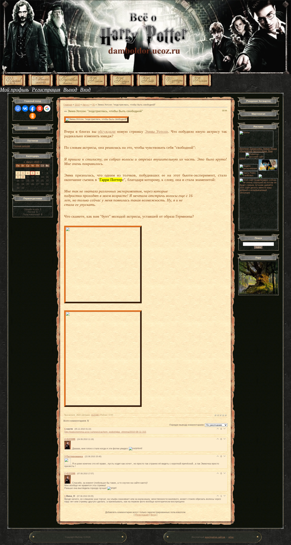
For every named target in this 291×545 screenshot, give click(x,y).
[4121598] (68, 448)
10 (23, 177)
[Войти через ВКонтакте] (25, 108)
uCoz (230, 537)
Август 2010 (32, 162)
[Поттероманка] (68, 463)
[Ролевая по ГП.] (260, 177)
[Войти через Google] (47, 108)
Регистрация (142, 514)
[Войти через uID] (18, 108)
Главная (67, 104)
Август (86, 104)
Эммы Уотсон (156, 131)
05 (93, 104)
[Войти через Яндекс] (39, 108)
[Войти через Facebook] (32, 108)
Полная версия (21, 146)
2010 (77, 104)
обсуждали (106, 131)
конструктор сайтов (215, 537)
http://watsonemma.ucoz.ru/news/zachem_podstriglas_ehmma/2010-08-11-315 (105, 432)
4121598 (95, 415)
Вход (153, 514)
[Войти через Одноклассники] (32, 116)
